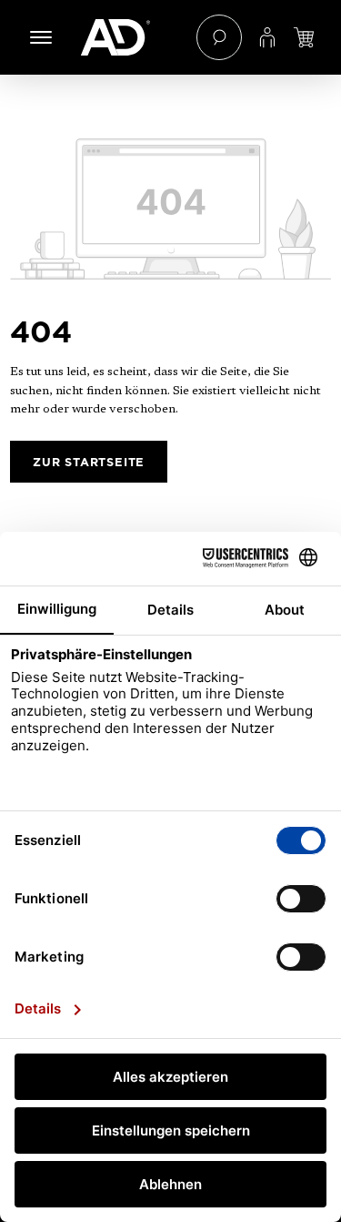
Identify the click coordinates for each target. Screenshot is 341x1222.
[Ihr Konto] (267, 37)
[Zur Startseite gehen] (129, 37)
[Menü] (41, 37)
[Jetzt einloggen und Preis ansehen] (304, 37)
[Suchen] (219, 37)
